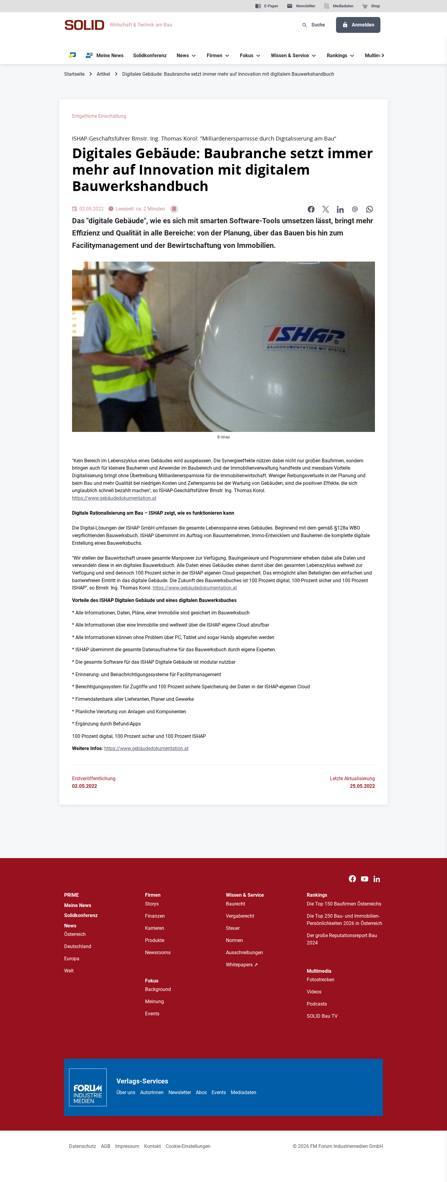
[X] (325, 209)
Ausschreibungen (244, 952)
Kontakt (152, 1146)
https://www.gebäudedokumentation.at (114, 498)
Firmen (153, 895)
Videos (314, 992)
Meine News (77, 905)
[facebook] (311, 209)
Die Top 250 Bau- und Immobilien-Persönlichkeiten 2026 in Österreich (344, 919)
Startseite (74, 74)
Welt (69, 971)
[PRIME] (72, 55)
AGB (105, 1146)
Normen (234, 940)
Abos (201, 1092)
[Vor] (383, 55)
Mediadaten (243, 1092)
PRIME (71, 895)
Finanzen (155, 916)
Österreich (75, 934)
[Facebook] (352, 879)
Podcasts (317, 1004)
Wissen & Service (245, 895)
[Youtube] (364, 879)
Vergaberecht (240, 916)
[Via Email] (354, 209)
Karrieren (154, 928)
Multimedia (319, 971)
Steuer (233, 928)
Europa (71, 958)
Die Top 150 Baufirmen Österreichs (344, 904)
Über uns (125, 1092)
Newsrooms (158, 952)
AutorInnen (152, 1092)
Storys (152, 904)
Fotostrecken (320, 979)
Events (152, 1014)
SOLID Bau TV (322, 1016)
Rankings (317, 895)
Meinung (154, 1001)
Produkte (154, 940)
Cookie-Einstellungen (188, 1146)
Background (158, 989)
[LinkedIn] (340, 209)
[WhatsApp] (369, 209)
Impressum (127, 1146)
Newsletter (179, 1092)
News (70, 926)
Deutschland (77, 946)
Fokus (151, 981)
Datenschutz (82, 1146)
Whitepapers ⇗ (242, 965)
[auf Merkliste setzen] (174, 209)
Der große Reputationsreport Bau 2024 (342, 939)
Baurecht (235, 904)
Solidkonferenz (81, 915)
